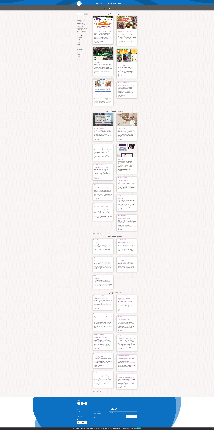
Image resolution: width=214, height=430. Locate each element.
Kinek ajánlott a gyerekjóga (101, 375)
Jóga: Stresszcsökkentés (124, 218)
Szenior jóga (97, 242)
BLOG (104, 3)
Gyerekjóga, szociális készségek (126, 358)
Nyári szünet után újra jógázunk (102, 167)
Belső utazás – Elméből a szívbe (126, 85)
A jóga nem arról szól (123, 128)
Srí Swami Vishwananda (81, 58)
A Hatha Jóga (97, 278)
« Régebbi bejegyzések (97, 107)
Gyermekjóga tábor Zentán (101, 337)
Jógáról (109, 3)
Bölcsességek (79, 40)
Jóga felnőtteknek (80, 49)
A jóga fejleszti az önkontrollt (101, 187)
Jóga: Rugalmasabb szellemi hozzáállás (101, 207)
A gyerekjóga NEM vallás (100, 357)
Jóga (77, 47)
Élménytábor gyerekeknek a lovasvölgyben (125, 299)
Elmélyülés (120, 198)
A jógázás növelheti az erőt (124, 180)
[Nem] (212, 428)
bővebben (96, 42)
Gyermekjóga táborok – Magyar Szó (102, 317)
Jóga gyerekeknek (80, 51)
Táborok (114, 3)
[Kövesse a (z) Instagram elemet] (134, 3)
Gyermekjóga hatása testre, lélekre (127, 338)
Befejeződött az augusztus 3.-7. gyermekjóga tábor (126, 32)
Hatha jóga (79, 46)
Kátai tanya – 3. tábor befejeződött (102, 31)
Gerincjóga (79, 42)
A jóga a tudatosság (99, 128)
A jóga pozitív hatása (81, 39)
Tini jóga (78, 59)
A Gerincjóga (121, 260)
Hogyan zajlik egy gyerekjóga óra (126, 377)
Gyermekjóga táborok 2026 (101, 298)
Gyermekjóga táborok (123, 319)
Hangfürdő (79, 44)
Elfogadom (138, 428)
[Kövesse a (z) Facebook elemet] (132, 3)
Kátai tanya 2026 (80, 26)
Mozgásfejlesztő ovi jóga (81, 31)
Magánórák (121, 159)
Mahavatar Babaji (98, 148)
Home (101, 3)
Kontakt (119, 3)
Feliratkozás (131, 416)
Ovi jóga (78, 56)
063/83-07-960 (81, 422)
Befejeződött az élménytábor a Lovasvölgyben (125, 64)
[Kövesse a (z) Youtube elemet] (136, 3)
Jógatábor (78, 54)
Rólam (97, 3)
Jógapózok (79, 52)
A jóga (95, 260)
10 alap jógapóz (80, 37)
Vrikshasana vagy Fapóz (124, 242)
